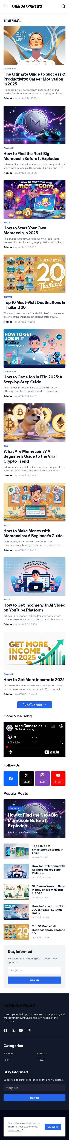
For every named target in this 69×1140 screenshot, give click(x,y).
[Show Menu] (5, 6)
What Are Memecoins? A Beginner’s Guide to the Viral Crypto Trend (30, 456)
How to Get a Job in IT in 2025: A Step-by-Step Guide (33, 379)
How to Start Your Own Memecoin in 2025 (25, 230)
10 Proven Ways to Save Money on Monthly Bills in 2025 (48, 889)
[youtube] (21, 1030)
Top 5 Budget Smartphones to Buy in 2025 (47, 849)
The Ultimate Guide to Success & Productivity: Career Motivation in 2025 (34, 79)
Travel (40, 1059)
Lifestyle (42, 1053)
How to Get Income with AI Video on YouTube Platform (34, 608)
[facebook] (11, 778)
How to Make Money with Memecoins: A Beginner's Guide (33, 533)
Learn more (14, 1130)
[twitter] (13, 1030)
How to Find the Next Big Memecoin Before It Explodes (31, 156)
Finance (8, 1053)
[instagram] (28, 1030)
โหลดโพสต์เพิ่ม (32, 705)
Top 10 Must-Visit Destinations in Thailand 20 (34, 305)
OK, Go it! (52, 1126)
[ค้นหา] (63, 6)
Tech (6, 1059)
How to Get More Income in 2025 (34, 679)
